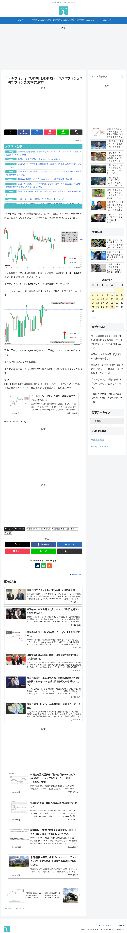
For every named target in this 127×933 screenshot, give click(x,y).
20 (107, 303)
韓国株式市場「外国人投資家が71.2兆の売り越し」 (106, 356)
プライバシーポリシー (103, 925)
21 (112, 303)
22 (117, 303)
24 (93, 307)
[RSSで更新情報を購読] (49, 565)
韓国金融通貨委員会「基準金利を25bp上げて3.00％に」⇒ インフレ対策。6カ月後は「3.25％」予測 (107, 342)
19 (102, 303)
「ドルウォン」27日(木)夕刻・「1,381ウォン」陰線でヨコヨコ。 (106, 383)
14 (112, 298)
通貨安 (56, 529)
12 (102, 298)
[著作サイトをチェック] (37, 565)
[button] (76, 132)
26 (102, 307)
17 (93, 303)
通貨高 (9, 533)
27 (107, 307)
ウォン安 (66, 529)
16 (122, 298)
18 (97, 303)
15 (117, 298)
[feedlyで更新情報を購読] (43, 565)
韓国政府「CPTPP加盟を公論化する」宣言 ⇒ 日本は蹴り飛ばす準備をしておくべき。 (107, 369)
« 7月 (93, 318)
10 (93, 298)
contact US (119, 925)
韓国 (30, 529)
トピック (10, 529)
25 (97, 307)
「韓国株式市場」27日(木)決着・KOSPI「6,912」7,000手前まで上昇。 (107, 398)
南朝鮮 (48, 529)
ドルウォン (21, 529)
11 (97, 298)
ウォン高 (39, 529)
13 (107, 298)
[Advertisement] (63, 47)
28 (112, 307)
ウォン (75, 529)
